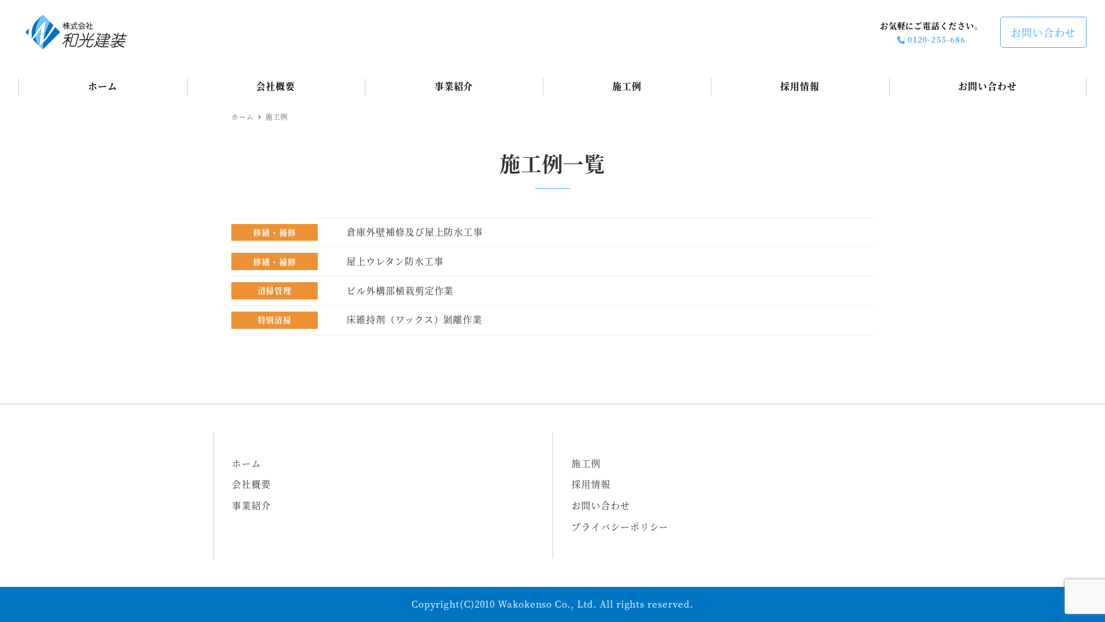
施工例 (586, 463)
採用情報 (591, 484)
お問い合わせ (1043, 32)
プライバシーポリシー (620, 526)
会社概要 (251, 484)
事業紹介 (251, 505)
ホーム (246, 463)
